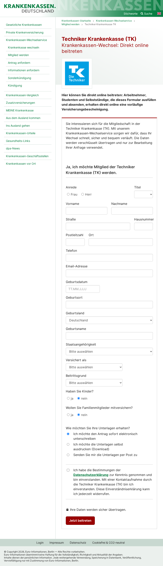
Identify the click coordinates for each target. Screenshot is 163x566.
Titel (137, 187)
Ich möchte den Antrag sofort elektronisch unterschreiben (105, 436)
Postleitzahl (74, 235)
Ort (91, 235)
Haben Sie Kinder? (79, 391)
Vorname (72, 204)
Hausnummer (143, 219)
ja (72, 398)
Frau (74, 194)
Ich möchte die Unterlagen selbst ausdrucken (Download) (98, 446)
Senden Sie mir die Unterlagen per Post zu (105, 455)
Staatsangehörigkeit (81, 344)
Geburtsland (75, 313)
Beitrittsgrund (76, 376)
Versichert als (76, 360)
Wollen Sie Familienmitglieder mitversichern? (99, 408)
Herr (88, 194)
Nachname (119, 204)
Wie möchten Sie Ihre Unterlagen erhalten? (98, 428)
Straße (71, 219)
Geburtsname (76, 329)
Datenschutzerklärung (90, 475)
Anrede (71, 187)
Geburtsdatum (76, 282)
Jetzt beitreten (80, 520)
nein (84, 398)
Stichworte (131, 13)
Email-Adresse (76, 266)
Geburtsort (74, 297)
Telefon (71, 251)
